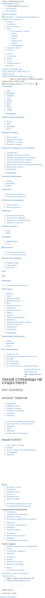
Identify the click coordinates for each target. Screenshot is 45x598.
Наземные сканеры (14, 144)
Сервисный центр (14, 47)
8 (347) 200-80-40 (9, 71)
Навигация (11, 538)
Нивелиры (11, 527)
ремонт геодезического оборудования (22, 450)
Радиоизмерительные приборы (19, 162)
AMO (8, 233)
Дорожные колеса (14, 300)
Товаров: (12, 19)
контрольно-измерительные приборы (21, 421)
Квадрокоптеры (13, 262)
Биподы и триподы (14, 305)
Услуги (9, 28)
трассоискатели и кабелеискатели (20, 423)
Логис (9, 244)
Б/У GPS (10, 358)
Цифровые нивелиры (15, 222)
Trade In (14, 43)
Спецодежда (12, 329)
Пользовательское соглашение (19, 506)
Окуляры (10, 315)
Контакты (10, 50)
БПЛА (9, 428)
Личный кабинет (28, 83)
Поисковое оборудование (17, 525)
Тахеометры (11, 512)
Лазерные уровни (13, 529)
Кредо (9, 345)
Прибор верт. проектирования (18, 220)
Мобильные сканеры (15, 142)
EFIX (8, 124)
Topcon (9, 107)
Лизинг (14, 38)
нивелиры (10, 415)
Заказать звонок (8, 74)
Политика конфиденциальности (19, 503)
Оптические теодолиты (16, 194)
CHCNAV (10, 95)
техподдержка (12, 452)
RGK (8, 231)
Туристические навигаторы (17, 285)
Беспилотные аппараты (16, 535)
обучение (10, 454)
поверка (10, 447)
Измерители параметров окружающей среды (24, 164)
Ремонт (14, 33)
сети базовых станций (15, 445)
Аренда (9, 559)
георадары (11, 426)
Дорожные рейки (13, 298)
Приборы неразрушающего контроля (21, 157)
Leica (9, 98)
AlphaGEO (11, 93)
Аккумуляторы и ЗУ (14, 310)
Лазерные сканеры (14, 516)
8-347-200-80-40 (21, 573)
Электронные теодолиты (16, 196)
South (9, 103)
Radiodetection (12, 241)
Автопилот (11, 267)
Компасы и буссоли (14, 324)
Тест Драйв (11, 557)
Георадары (11, 533)
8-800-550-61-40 (8, 573)
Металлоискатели (14, 207)
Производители (13, 496)
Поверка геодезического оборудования (22, 546)
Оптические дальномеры (16, 254)
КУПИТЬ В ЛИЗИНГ (9, 14)
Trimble (9, 110)
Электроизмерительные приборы (20, 159)
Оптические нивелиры (15, 215)
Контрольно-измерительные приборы (21, 519)
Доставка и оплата (14, 487)
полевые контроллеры (15, 410)
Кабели (9, 312)
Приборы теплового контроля (18, 155)
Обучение (10, 553)
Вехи (8, 303)
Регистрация (11, 10)
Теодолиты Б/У (12, 354)
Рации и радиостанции (16, 317)
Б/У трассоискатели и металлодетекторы (23, 366)
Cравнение (24, 6)
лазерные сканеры (14, 408)
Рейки (9, 296)
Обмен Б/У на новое (15, 561)
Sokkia (9, 100)
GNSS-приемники (14, 406)
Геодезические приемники (17, 514)
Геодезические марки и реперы (19, 322)
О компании (11, 24)
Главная (10, 21)
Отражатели (11, 308)
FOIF (9, 91)
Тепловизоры (12, 152)
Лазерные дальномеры (16, 252)
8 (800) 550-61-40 (23, 71)
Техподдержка (17, 45)
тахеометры (11, 403)
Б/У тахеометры (13, 363)
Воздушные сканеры (15, 139)
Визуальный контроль (15, 167)
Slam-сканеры (12, 137)
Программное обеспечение (17, 540)
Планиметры (12, 326)
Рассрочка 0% (16, 40)
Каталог (10, 58)
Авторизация (12, 8)
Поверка (14, 36)
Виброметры (12, 169)
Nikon (9, 105)
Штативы (10, 293)
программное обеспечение (17, 433)
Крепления (11, 319)
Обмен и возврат (13, 499)
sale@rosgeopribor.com (11, 3)
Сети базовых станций (20, 31)
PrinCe (9, 122)
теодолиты (11, 413)
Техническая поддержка (16, 551)
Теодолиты (11, 522)
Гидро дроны (12, 265)
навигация (11, 431)
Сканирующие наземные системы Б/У (22, 356)
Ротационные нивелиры (16, 217)
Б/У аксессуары (13, 361)
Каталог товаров (13, 26)
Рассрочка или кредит (15, 564)
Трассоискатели (13, 204)
